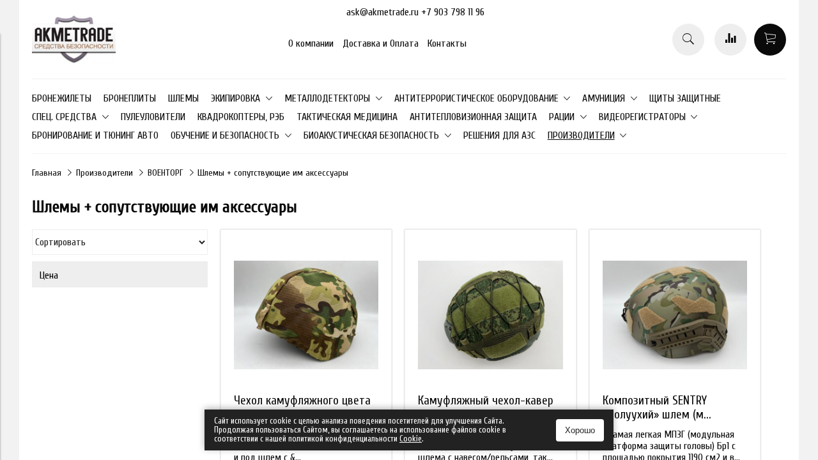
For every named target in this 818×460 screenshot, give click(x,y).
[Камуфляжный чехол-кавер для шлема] (490, 315)
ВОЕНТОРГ (165, 172)
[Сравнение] (730, 40)
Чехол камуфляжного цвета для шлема (302, 408)
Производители (104, 172)
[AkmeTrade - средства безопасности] (74, 60)
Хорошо (580, 430)
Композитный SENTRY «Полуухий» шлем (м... (657, 408)
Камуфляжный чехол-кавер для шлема (485, 408)
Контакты (447, 43)
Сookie (410, 438)
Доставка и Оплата (381, 43)
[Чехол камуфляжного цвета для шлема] (306, 315)
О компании (311, 43)
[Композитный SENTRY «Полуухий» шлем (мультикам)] (675, 315)
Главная (46, 172)
